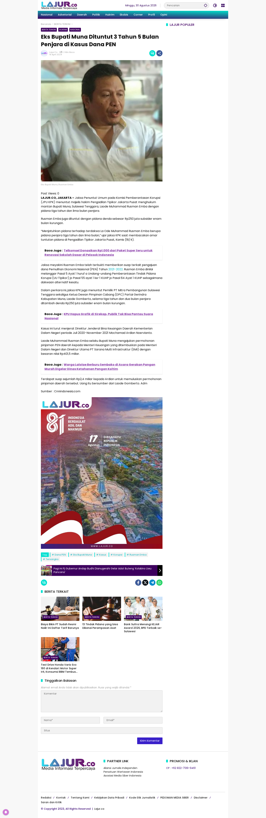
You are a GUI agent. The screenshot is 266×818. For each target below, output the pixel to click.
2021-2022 (115, 269)
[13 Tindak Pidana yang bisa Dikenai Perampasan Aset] (101, 609)
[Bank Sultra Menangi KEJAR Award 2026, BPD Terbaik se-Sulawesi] (143, 609)
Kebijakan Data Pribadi (109, 797)
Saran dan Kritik (51, 802)
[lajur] (59, 5)
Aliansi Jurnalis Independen (120, 768)
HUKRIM (63, 29)
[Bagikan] (159, 53)
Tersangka (52, 559)
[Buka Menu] (223, 5)
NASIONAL (75, 29)
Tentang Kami (80, 797)
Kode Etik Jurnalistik (142, 797)
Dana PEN (60, 554)
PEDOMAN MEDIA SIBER (174, 797)
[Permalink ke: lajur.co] (45, 53)
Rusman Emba (138, 554)
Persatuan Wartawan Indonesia (123, 772)
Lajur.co (99, 809)
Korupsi (117, 554)
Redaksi (46, 797)
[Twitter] (145, 583)
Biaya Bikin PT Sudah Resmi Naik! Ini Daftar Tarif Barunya (60, 626)
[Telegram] (152, 583)
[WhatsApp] (159, 583)
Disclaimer (201, 797)
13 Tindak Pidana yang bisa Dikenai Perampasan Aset (100, 626)
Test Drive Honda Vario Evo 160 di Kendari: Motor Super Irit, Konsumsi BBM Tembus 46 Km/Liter (59, 668)
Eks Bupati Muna (82, 554)
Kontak (61, 797)
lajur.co (53, 52)
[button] (205, 5)
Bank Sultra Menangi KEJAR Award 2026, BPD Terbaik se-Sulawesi (143, 628)
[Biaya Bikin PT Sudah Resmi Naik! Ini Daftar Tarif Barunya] (60, 609)
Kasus (102, 554)
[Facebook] (138, 583)
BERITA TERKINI (49, 29)
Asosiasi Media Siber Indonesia (122, 775)
